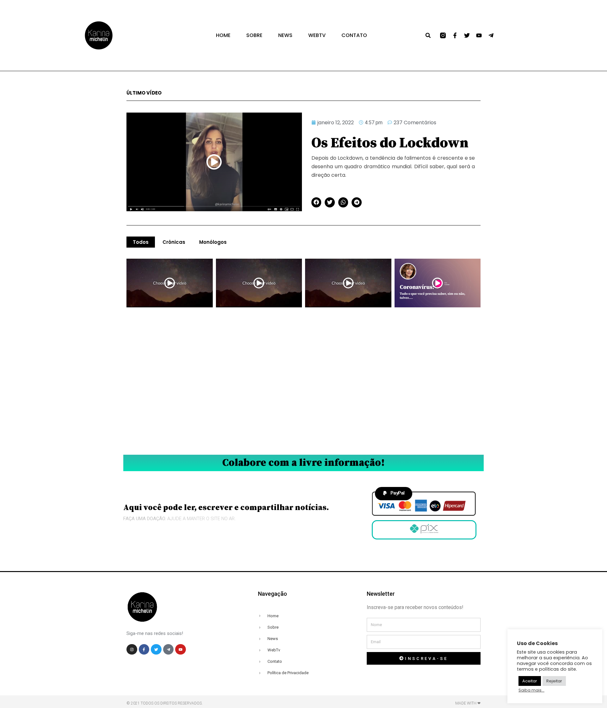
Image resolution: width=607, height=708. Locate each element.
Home (223, 35)
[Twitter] (467, 35)
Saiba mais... (531, 690)
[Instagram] (131, 649)
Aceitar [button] (529, 681)
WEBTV (317, 35)
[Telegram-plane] (491, 35)
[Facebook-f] (455, 35)
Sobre (254, 35)
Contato (354, 35)
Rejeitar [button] (554, 681)
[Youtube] (479, 35)
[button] (428, 35)
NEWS (285, 35)
